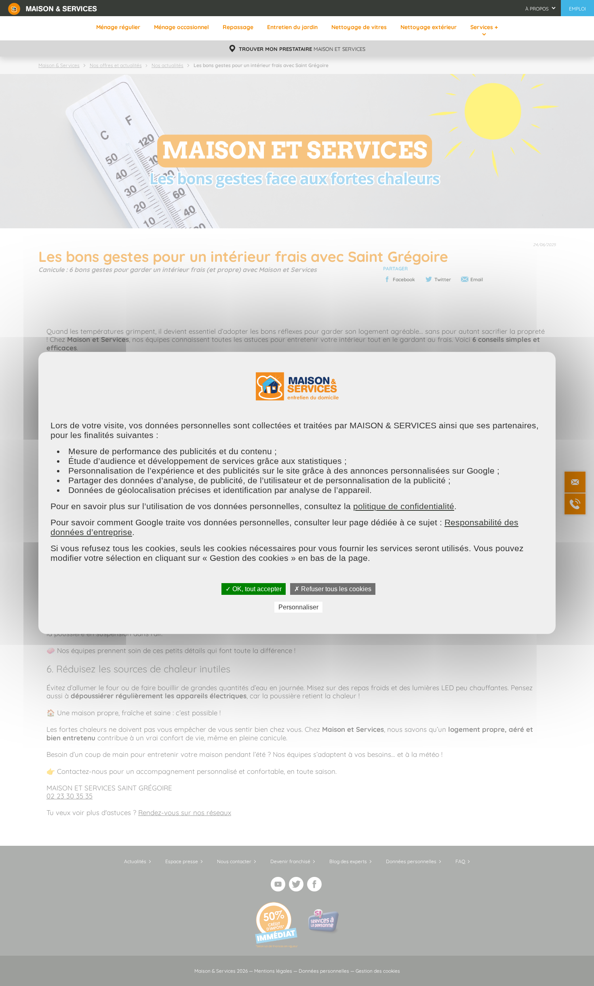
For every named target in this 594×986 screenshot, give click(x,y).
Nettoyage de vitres (359, 27)
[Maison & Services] (52, 8)
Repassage (238, 27)
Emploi (577, 9)
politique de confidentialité (403, 506)
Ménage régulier (118, 27)
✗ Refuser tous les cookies (332, 589)
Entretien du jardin (292, 27)
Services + (484, 27)
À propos (537, 9)
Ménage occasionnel (181, 27)
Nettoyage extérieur (428, 27)
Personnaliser (298, 607)
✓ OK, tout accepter (253, 589)
